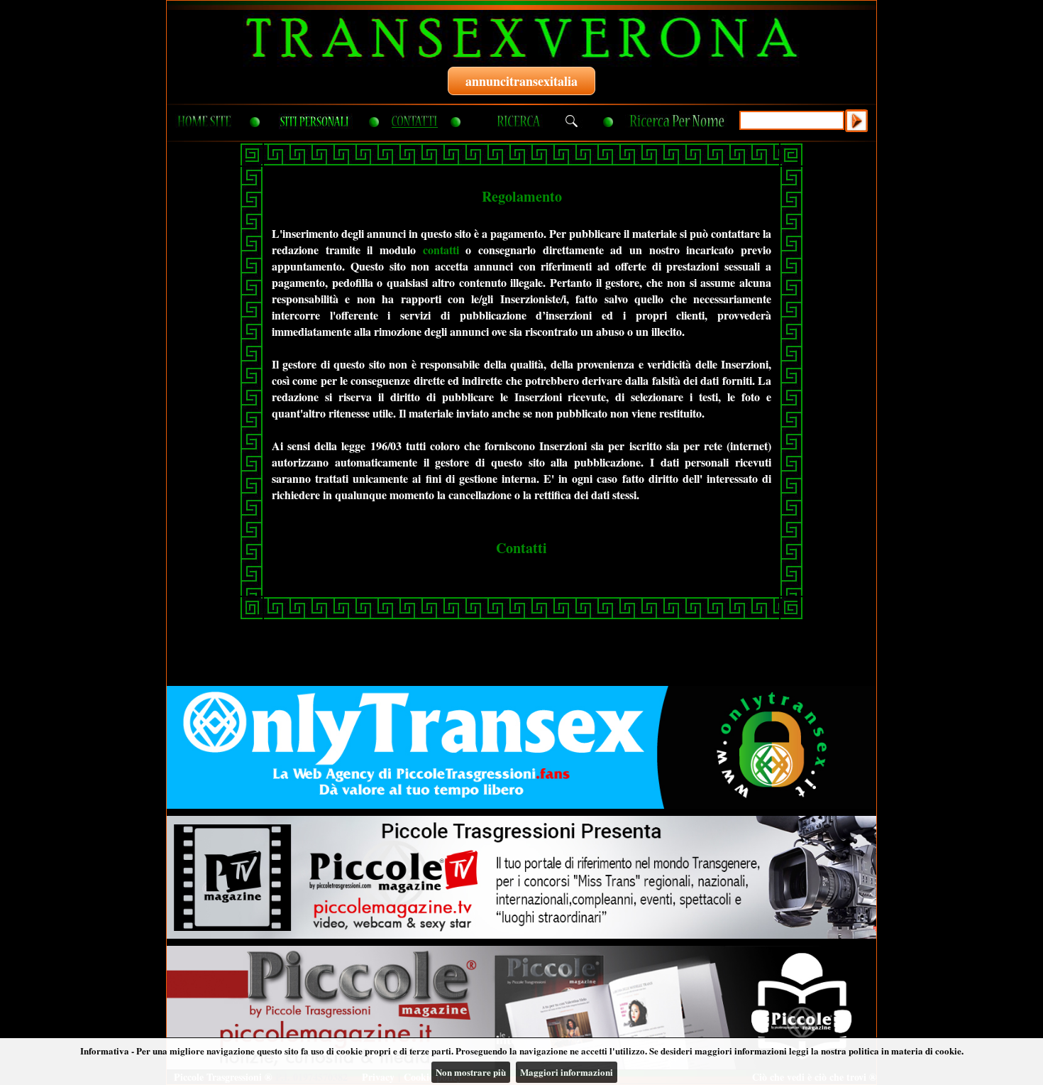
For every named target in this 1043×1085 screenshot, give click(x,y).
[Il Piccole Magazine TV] (521, 877)
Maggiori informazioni (566, 1072)
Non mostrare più (471, 1072)
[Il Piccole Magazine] (521, 1007)
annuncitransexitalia (521, 81)
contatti (441, 249)
